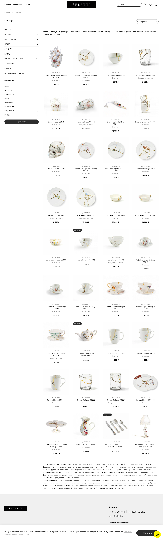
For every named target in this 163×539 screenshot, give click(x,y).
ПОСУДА (7, 34)
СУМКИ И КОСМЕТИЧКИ (14, 59)
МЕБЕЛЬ (7, 68)
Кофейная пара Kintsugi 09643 (85, 307)
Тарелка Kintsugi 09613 (85, 215)
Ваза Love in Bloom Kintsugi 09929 (56, 76)
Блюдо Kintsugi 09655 (145, 400)
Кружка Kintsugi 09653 (56, 400)
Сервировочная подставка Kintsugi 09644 (56, 445)
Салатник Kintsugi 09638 (56, 260)
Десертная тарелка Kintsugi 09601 (86, 169)
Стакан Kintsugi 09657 (116, 400)
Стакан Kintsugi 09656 (145, 75)
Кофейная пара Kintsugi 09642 (56, 307)
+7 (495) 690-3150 (136, 512)
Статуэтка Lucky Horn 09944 (115, 123)
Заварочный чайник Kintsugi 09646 (86, 354)
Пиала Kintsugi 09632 (86, 260)
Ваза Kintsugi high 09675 (145, 122)
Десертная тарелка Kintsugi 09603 (115, 169)
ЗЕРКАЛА (8, 49)
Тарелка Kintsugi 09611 (145, 168)
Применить (21, 122)
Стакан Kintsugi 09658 (86, 400)
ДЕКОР (7, 44)
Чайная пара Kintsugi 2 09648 (145, 307)
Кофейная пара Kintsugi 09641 (145, 261)
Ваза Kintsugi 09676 (56, 122)
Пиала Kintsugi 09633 (116, 75)
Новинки (7, 29)
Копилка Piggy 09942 (86, 122)
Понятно (147, 533)
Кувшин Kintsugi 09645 (85, 444)
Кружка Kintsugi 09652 (145, 353)
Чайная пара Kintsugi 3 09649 (56, 354)
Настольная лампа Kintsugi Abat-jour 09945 (145, 445)
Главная (7, 12)
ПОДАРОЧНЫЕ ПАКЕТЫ (14, 73)
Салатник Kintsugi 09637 (145, 215)
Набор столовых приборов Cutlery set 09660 (115, 445)
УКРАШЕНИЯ (9, 64)
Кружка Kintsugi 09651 (115, 353)
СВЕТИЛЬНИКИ (10, 39)
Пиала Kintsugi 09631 (115, 260)
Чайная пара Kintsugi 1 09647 (116, 307)
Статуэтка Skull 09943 (56, 168)
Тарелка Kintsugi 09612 (56, 215)
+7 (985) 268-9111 (117, 512)
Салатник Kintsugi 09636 (115, 215)
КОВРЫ (7, 54)
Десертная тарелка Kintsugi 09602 (86, 76)
